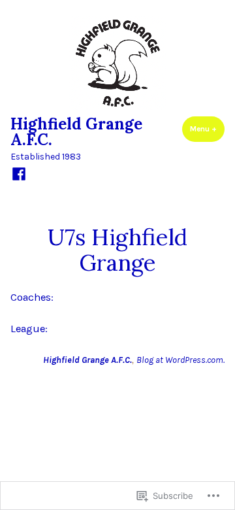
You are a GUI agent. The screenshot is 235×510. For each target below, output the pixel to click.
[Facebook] (18, 173)
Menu (207, 128)
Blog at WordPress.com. (180, 359)
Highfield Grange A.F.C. (76, 132)
